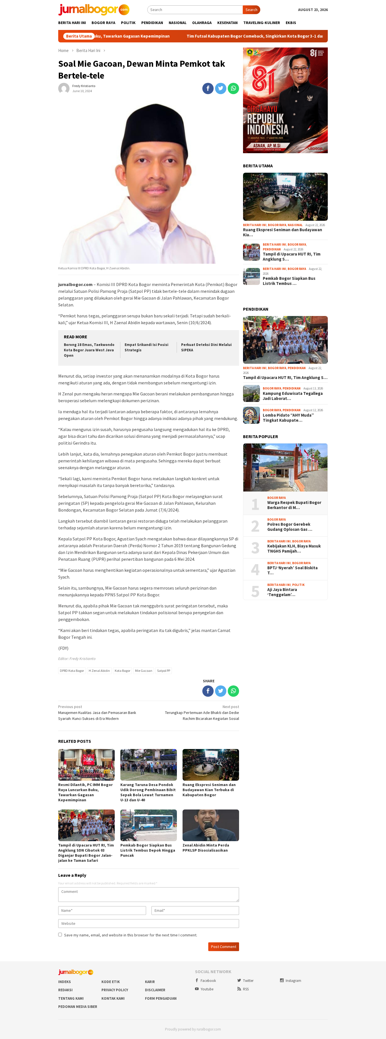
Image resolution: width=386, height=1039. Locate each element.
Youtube (207, 989)
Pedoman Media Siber (77, 1006)
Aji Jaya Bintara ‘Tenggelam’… (282, 592)
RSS (246, 989)
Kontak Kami (113, 998)
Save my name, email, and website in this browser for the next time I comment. (130, 935)
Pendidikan (272, 249)
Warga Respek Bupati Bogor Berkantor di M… (294, 505)
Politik (298, 585)
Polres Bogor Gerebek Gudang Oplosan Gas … (289, 527)
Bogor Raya (277, 225)
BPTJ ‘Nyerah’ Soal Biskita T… (292, 570)
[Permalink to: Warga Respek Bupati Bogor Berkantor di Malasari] (285, 467)
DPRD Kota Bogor (72, 670)
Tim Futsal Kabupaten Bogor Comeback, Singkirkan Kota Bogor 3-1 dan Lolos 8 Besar (232, 36)
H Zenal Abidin (99, 670)
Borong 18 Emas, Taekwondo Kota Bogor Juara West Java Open (89, 350)
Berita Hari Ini (254, 225)
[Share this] (208, 88)
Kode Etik (110, 981)
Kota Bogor (122, 670)
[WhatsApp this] (233, 88)
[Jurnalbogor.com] (93, 9)
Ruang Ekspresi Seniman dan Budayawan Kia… (282, 232)
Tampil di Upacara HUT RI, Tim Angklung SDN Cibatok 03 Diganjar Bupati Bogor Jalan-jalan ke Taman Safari (86, 853)
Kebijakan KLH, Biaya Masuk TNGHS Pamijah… (294, 549)
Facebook (208, 980)
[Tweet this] (220, 88)
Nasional (295, 225)
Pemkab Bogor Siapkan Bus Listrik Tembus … (289, 281)
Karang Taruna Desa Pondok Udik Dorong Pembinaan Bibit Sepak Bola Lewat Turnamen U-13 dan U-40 (148, 792)
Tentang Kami (71, 998)
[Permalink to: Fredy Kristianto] (64, 88)
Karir (150, 981)
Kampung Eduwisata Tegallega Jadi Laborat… (293, 396)
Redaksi (65, 990)
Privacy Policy (114, 990)
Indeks (64, 981)
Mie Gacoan (143, 670)
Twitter (248, 980)
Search (251, 9)
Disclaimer (155, 990)
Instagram (293, 980)
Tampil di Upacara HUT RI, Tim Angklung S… (291, 257)
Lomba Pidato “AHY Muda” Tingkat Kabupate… (288, 418)
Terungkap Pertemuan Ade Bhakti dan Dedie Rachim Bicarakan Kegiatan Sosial (202, 712)
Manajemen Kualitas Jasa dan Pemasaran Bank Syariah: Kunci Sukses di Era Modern (97, 712)
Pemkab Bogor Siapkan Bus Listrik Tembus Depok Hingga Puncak (147, 850)
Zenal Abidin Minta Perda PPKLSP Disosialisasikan (206, 848)
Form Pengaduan (161, 998)
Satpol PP (163, 670)
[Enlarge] (320, 55)
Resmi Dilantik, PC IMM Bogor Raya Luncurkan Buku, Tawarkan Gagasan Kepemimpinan (85, 792)
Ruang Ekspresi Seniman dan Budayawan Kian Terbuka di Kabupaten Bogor (209, 789)
